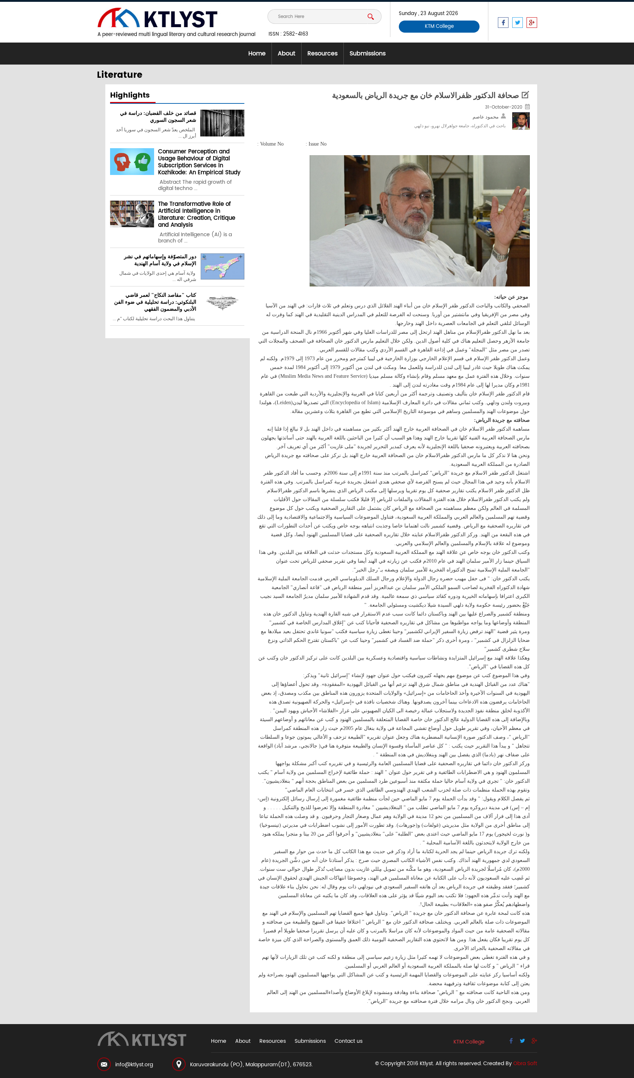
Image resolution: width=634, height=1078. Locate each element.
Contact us (348, 1041)
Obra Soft (525, 1063)
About (286, 53)
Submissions (368, 53)
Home (257, 53)
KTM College (439, 26)
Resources (322, 53)
